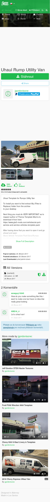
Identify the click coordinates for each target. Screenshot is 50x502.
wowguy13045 (17, 293)
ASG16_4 (15, 311)
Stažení (9, 186)
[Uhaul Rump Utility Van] (25, 154)
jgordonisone (21, 90)
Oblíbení (22, 186)
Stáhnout (27, 76)
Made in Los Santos (9, 495)
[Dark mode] (42, 10)
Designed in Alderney (10, 492)
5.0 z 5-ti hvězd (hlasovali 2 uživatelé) (14, 192)
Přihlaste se (31, 324)
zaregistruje (8, 327)
